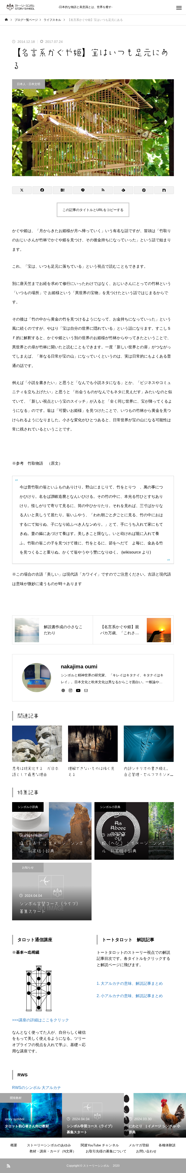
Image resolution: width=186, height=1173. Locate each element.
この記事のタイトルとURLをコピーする (93, 210)
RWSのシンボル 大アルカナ (36, 1088)
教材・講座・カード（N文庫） (53, 1151)
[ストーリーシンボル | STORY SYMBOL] (29, 7)
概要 (13, 1145)
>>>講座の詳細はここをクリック (40, 1020)
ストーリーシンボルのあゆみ (49, 1145)
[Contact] (86, 690)
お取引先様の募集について (106, 1151)
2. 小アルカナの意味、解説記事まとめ (130, 996)
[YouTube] (78, 690)
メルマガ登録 (139, 1145)
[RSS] (8, 1165)
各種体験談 (167, 1145)
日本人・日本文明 (28, 84)
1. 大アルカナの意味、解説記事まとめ (130, 983)
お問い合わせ (146, 1151)
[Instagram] (70, 690)
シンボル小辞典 (28, 807)
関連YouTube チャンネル (100, 1145)
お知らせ (28, 867)
